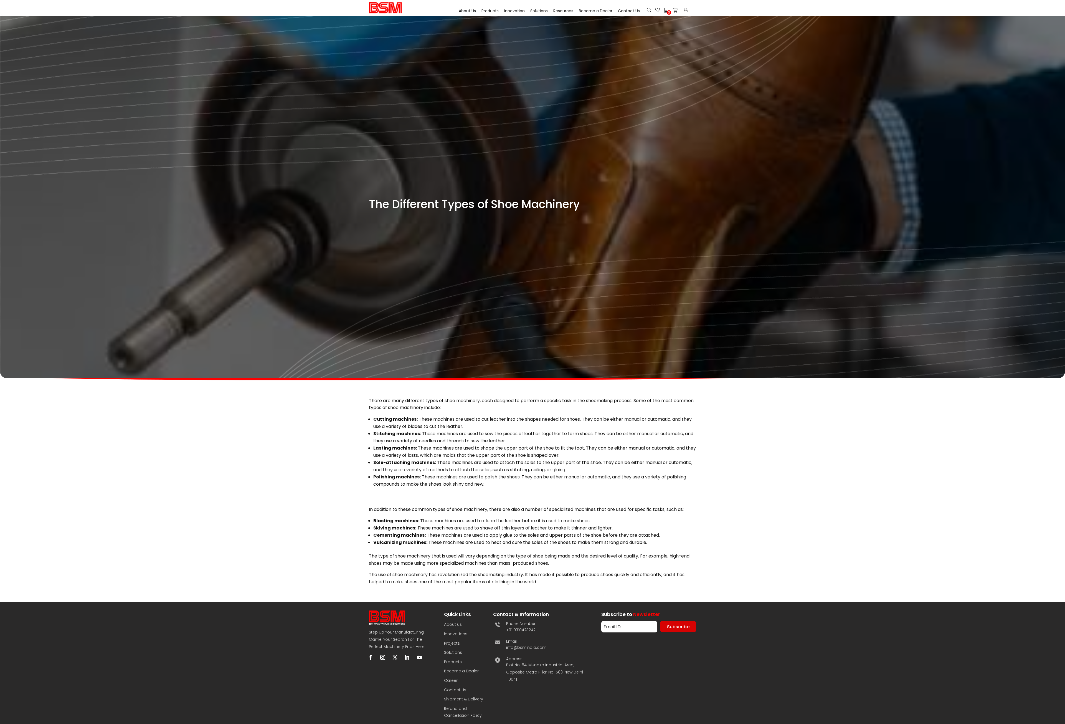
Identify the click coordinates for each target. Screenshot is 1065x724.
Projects (452, 643)
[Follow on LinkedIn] (407, 657)
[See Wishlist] (657, 10)
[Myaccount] (686, 10)
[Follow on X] (395, 657)
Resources (563, 11)
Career (451, 680)
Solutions (539, 11)
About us (453, 624)
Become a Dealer (595, 11)
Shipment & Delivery (463, 699)
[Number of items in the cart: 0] (677, 11)
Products (490, 11)
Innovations (455, 634)
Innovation (514, 11)
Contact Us (629, 11)
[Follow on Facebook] (371, 657)
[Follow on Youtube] (419, 657)
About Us (467, 11)
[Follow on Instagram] (383, 657)
